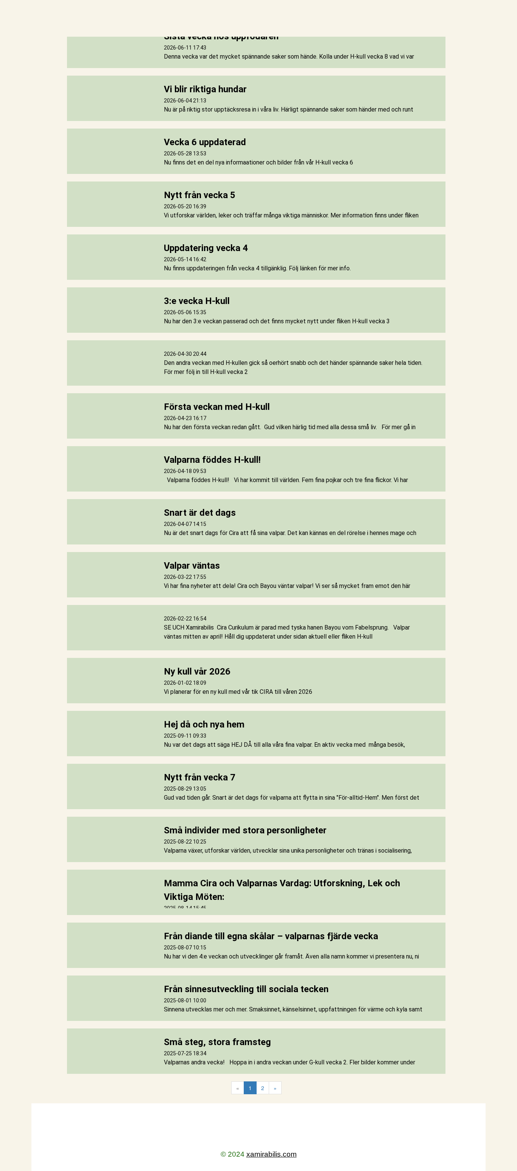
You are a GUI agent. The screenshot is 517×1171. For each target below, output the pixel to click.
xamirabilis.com (271, 1154)
